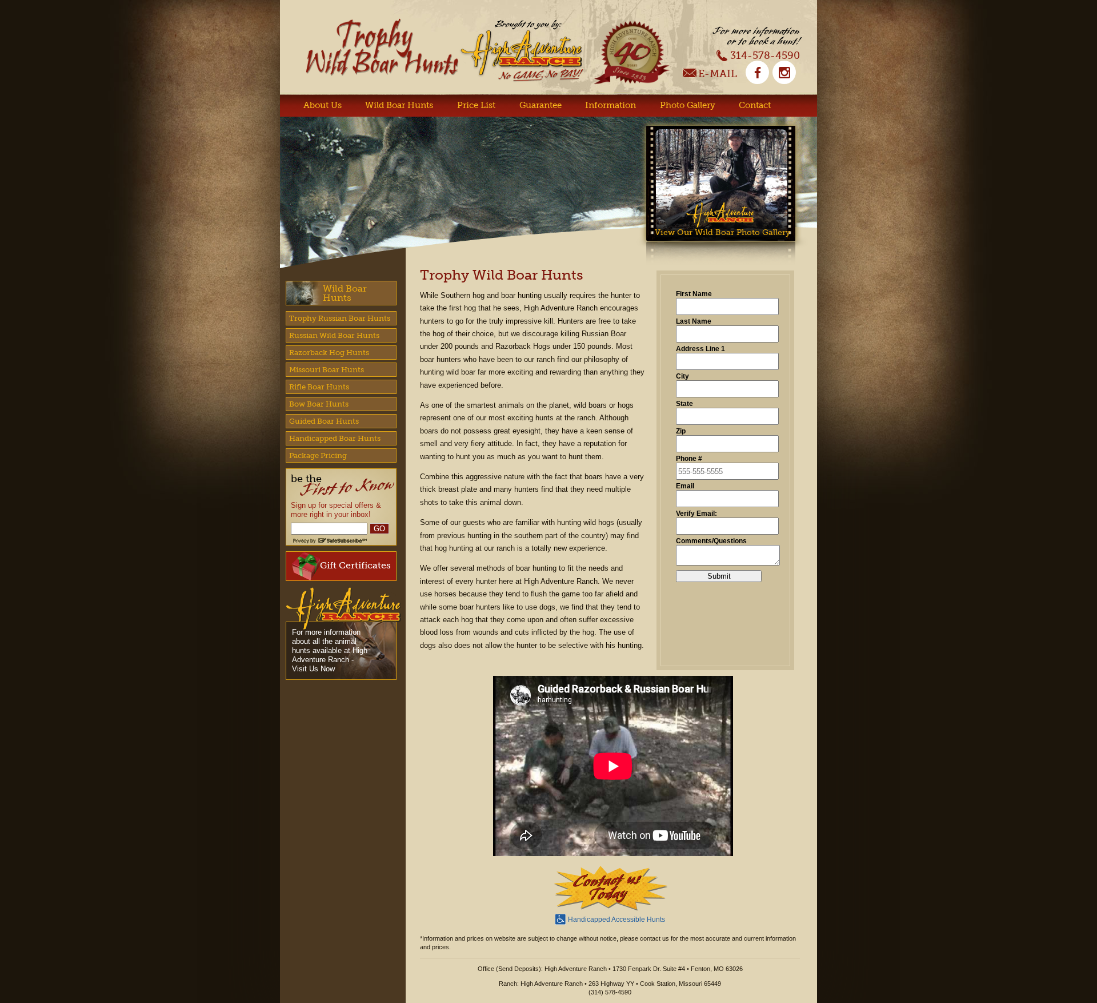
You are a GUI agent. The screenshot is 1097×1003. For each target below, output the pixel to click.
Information (610, 105)
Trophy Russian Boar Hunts (339, 318)
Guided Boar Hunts (324, 421)
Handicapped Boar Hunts (335, 438)
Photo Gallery (687, 105)
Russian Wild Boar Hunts (334, 335)
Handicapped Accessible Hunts (616, 919)
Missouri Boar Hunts (326, 369)
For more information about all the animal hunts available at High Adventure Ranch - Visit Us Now (329, 650)
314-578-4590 (765, 55)
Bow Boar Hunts (319, 404)
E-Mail (717, 74)
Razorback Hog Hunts (329, 352)
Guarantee (540, 105)
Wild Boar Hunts (399, 105)
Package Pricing (318, 455)
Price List (476, 105)
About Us (322, 105)
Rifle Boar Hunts (319, 387)
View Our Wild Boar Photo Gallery (722, 232)
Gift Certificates (355, 565)
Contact (755, 105)
